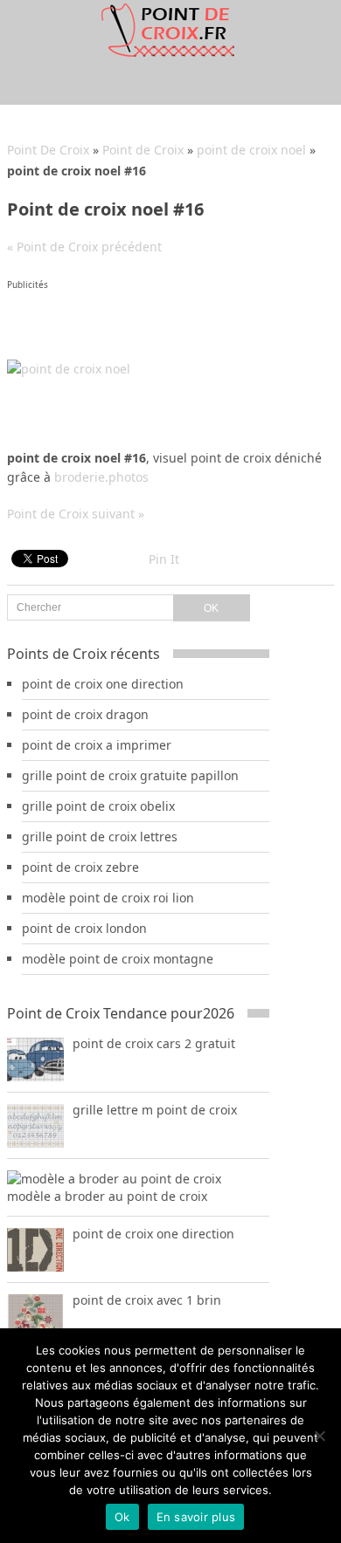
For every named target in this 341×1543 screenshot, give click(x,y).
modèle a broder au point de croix (107, 1196)
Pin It (164, 559)
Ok (122, 1517)
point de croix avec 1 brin (147, 1300)
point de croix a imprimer (96, 745)
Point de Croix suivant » (75, 513)
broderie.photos (101, 477)
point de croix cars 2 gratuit (154, 1043)
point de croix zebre (80, 867)
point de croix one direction (103, 683)
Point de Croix (143, 149)
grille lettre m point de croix (155, 1109)
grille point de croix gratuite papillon (130, 775)
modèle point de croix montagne (117, 958)
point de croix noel (251, 149)
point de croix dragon (85, 714)
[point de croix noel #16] (68, 368)
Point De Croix (48, 149)
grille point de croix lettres (99, 836)
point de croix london (84, 928)
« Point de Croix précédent (84, 246)
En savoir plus (196, 1517)
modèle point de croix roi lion (108, 897)
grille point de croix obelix (98, 806)
